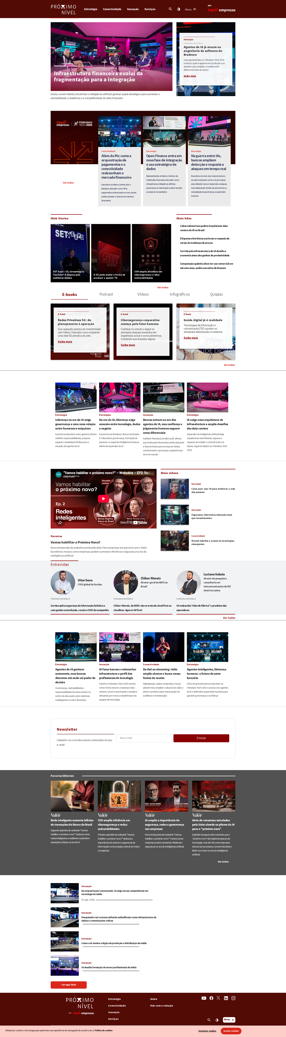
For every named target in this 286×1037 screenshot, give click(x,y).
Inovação (133, 9)
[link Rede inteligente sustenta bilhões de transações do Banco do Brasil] (72, 796)
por (210, 5)
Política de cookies (104, 1030)
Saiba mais (190, 76)
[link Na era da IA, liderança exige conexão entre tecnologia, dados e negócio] (120, 397)
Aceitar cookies (231, 1031)
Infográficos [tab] (180, 295)
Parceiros (56, 536)
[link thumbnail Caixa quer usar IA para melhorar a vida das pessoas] (175, 489)
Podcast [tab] (106, 295)
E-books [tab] (69, 295)
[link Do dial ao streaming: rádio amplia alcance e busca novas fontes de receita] (163, 647)
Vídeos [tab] (143, 295)
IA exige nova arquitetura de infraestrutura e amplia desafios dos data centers (207, 424)
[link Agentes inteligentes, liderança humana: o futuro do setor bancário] (207, 647)
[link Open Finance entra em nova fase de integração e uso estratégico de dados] (164, 131)
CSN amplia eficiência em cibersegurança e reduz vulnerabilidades (148, 275)
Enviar (201, 738)
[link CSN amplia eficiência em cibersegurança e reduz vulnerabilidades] (119, 796)
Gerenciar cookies (207, 1031)
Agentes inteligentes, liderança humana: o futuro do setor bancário (206, 674)
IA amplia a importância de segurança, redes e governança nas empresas (164, 825)
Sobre (153, 999)
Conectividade (112, 9)
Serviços (149, 9)
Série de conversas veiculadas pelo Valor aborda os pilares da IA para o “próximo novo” (213, 825)
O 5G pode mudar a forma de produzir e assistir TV (109, 276)
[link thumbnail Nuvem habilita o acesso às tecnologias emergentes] (175, 541)
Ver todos (68, 183)
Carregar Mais (68, 985)
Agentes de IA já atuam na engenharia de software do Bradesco (203, 51)
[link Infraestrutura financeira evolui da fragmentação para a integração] (111, 56)
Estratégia (90, 9)
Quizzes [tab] (216, 295)
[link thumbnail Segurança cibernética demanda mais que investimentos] (175, 515)
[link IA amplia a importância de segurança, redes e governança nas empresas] (166, 796)
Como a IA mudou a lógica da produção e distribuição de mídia (114, 943)
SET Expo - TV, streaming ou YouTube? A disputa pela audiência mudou (68, 275)
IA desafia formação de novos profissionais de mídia (108, 967)
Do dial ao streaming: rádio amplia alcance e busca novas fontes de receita (161, 674)
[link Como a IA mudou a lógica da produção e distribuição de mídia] (65, 941)
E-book (61, 314)
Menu (188, 9)
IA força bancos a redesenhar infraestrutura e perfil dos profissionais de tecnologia (117, 674)
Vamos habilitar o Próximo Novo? (75, 542)
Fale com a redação (161, 1006)
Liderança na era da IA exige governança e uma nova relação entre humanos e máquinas (75, 424)
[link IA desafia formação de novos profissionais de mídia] (65, 965)
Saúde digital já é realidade (203, 320)
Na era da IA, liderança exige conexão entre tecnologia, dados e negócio (119, 424)
